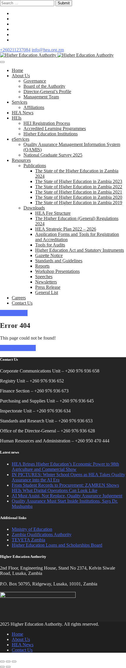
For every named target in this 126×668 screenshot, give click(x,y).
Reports (42, 265)
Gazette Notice (49, 255)
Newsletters (46, 281)
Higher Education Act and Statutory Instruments (79, 250)
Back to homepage (18, 347)
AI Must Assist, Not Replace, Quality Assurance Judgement (67, 495)
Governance (34, 80)
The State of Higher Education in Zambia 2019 (78, 202)
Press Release (47, 287)
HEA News (22, 112)
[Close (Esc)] (2, 661)
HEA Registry (14, 312)
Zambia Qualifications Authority (41, 534)
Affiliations (33, 107)
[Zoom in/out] (14, 661)
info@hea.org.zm (48, 49)
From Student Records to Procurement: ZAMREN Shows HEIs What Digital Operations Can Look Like (65, 488)
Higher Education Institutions (50, 133)
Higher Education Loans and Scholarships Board (57, 545)
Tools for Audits (50, 244)
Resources (21, 160)
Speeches (43, 276)
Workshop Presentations (57, 271)
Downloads (34, 207)
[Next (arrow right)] (8, 667)
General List (46, 292)
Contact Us (22, 303)
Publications (34, 165)
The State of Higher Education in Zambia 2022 (78, 186)
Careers (19, 297)
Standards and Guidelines (58, 260)
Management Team (41, 96)
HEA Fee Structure (53, 213)
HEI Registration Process (46, 123)
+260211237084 (15, 49)
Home (17, 70)
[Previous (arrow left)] (2, 667)
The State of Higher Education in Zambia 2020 (78, 197)
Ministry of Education (32, 529)
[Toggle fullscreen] (8, 661)
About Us (21, 75)
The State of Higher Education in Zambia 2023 (78, 181)
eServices (20, 139)
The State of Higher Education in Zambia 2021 (78, 191)
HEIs (16, 117)
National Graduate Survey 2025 (52, 154)
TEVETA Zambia (28, 539)
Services (19, 102)
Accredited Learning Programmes (54, 128)
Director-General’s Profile (47, 91)
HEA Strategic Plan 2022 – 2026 (65, 228)
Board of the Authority (44, 86)
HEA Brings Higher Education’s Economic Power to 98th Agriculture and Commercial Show (65, 466)
